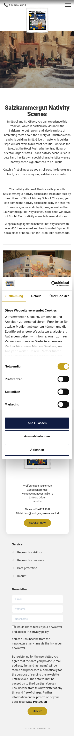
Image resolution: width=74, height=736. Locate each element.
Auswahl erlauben (37, 436)
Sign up (37, 711)
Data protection (27, 568)
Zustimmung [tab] (14, 296)
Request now (37, 522)
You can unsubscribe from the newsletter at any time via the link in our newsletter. (37, 643)
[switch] (63, 379)
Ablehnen (37, 449)
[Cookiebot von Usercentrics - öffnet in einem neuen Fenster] (52, 283)
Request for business (30, 560)
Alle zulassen (37, 423)
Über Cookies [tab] (59, 296)
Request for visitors (29, 552)
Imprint (22, 576)
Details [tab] (36, 296)
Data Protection (36, 702)
